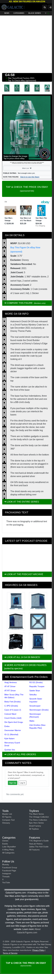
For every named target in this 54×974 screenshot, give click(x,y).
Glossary (6, 823)
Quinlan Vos (9, 750)
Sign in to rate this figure (29, 177)
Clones (5, 841)
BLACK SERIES (34, 13)
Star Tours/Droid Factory (19, 78)
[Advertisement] (27, 44)
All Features (34, 850)
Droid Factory (35, 826)
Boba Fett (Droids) (12, 702)
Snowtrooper (35, 706)
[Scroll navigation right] (48, 13)
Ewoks (5, 844)
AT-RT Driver (10, 690)
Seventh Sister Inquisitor (35, 700)
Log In (22, 783)
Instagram (6, 873)
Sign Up (12, 783)
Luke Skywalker (9, 846)
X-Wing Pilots (8, 850)
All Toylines (34, 829)
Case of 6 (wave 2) (12, 710)
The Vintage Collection (39, 817)
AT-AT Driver (10, 686)
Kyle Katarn (9, 738)
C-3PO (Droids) (11, 706)
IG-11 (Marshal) (11, 734)
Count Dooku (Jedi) (12, 718)
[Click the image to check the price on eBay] (27, 127)
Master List (7, 814)
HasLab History (36, 844)
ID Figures (6, 817)
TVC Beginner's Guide (39, 841)
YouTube (6, 882)
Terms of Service (10, 953)
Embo (7, 726)
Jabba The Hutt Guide (38, 846)
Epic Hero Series (36, 823)
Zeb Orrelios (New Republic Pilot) (37, 726)
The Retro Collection (38, 820)
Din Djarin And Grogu (13, 722)
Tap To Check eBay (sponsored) (22, 80)
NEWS (6, 13)
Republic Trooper (36, 686)
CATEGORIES (18, 13)
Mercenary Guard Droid (12, 744)
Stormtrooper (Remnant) (35, 715)
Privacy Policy (38, 950)
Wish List (30, 168)
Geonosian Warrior (12, 730)
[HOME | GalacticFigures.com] (12, 7)
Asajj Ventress (10, 682)
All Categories (8, 853)
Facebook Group (9, 867)
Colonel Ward (10, 714)
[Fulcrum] (50, 3)
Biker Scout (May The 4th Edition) (13, 696)
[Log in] (50, 7)
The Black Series (36, 814)
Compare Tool (8, 820)
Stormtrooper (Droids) (39, 710)
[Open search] (44, 7)
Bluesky (5, 864)
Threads (6, 876)
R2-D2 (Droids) (36, 682)
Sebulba (33, 694)
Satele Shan (34, 690)
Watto (31, 721)
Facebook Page (9, 870)
